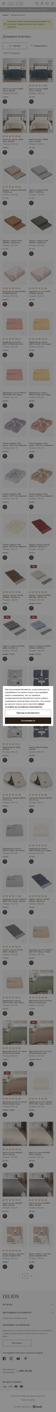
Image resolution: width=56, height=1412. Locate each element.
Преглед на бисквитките (28, 713)
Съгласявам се (28, 720)
